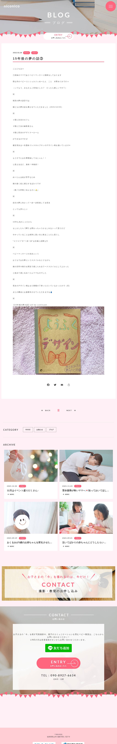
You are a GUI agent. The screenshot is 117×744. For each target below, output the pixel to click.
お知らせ (39, 430)
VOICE (26, 53)
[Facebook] (48, 385)
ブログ (34, 53)
